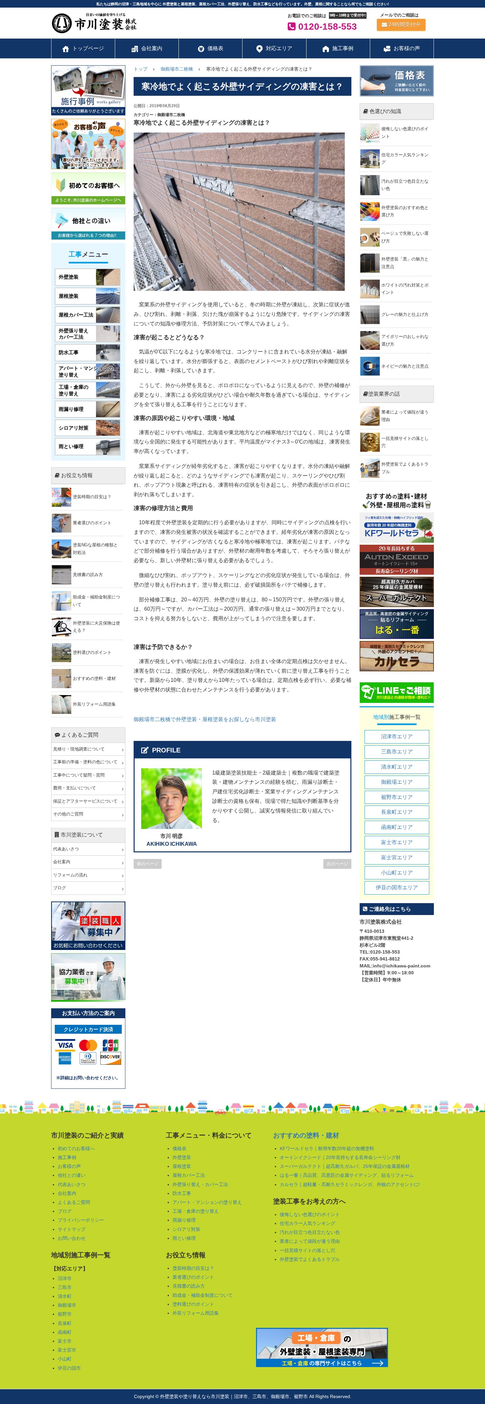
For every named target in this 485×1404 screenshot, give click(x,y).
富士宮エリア (397, 857)
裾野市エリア (397, 797)
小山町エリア (397, 872)
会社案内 (61, 862)
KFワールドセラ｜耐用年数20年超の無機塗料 (327, 1148)
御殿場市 (67, 1305)
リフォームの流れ (70, 875)
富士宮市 (67, 1350)
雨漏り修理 (184, 1220)
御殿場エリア (397, 782)
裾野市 (65, 1314)
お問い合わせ (71, 1238)
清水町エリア (397, 767)
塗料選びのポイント (193, 1304)
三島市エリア (397, 751)
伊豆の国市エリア (397, 887)
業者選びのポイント (193, 1277)
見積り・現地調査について (79, 749)
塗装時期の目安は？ (193, 1268)
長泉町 (65, 1323)
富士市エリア (397, 842)
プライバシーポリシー (81, 1220)
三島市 (65, 1287)
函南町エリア (397, 827)
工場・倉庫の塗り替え (196, 1211)
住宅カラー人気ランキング (307, 1223)
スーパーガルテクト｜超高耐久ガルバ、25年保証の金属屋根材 (345, 1166)
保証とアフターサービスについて (85, 801)
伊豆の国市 (69, 1368)
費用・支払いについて (74, 788)
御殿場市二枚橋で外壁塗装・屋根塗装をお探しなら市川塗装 (205, 719)
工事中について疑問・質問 (79, 775)
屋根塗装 (182, 1166)
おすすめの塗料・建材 (306, 1135)
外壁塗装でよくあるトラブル (310, 1259)
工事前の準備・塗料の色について (85, 762)
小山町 (65, 1358)
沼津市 (65, 1278)
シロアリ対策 (186, 1229)
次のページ (337, 863)
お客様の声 (69, 1166)
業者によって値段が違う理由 (310, 1241)
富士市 (65, 1341)
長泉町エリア (397, 812)
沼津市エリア (397, 736)
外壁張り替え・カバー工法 (200, 1184)
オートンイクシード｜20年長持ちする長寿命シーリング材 (340, 1157)
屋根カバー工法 (189, 1175)
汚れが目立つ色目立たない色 (310, 1232)
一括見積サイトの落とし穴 (307, 1250)
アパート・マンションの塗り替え (207, 1202)
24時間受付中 (404, 24)
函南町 (65, 1332)
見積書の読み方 (189, 1286)
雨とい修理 (184, 1238)
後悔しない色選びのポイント (310, 1214)
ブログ (59, 888)
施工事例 (67, 1157)
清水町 (65, 1296)
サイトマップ (71, 1229)
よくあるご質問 (74, 1202)
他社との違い (71, 1175)
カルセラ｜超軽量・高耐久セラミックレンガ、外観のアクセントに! (350, 1184)
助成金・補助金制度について (203, 1295)
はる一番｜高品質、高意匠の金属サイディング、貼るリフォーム (347, 1175)
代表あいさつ (66, 849)
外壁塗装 (182, 1157)
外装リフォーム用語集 (196, 1313)
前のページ (147, 863)
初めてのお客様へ (76, 1148)
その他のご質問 (68, 814)
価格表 (179, 1148)
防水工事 (182, 1193)
